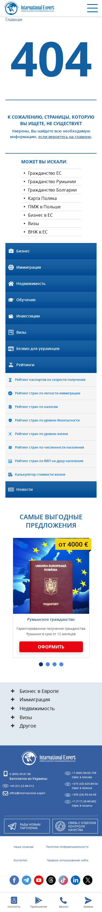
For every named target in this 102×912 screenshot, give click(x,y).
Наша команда (23, 847)
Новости (24, 489)
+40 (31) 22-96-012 (22, 786)
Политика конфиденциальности (67, 847)
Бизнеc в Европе (39, 691)
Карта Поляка (42, 198)
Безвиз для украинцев (37, 348)
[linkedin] (75, 880)
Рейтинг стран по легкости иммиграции (47, 393)
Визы (33, 223)
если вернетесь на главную (64, 136)
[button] (41, 664)
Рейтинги (25, 364)
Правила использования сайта (67, 860)
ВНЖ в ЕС (38, 232)
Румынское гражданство (51, 619)
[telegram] (26, 880)
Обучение (26, 299)
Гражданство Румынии (52, 181)
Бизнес (23, 251)
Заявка (88, 906)
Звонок (63, 906)
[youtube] (39, 880)
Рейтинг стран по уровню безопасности (47, 420)
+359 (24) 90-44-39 (84, 794)
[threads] (51, 880)
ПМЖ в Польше (44, 207)
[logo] (30, 8)
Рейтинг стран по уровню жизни (41, 433)
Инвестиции (28, 316)
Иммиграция (28, 267)
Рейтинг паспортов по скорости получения (50, 379)
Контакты (14, 906)
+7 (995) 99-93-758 (84, 773)
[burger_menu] (92, 8)
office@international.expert (27, 793)
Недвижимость (30, 283)
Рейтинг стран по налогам (36, 406)
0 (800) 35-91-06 (20, 774)
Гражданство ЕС (44, 173)
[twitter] (87, 880)
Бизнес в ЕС (40, 215)
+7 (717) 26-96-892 (84, 801)
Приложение (38, 906)
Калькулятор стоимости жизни (40, 474)
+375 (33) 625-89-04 (85, 784)
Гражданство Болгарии (52, 190)
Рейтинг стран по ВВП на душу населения (49, 461)
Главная (13, 19)
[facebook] (14, 880)
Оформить (51, 647)
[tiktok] (63, 880)
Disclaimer (20, 860)
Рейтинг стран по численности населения (49, 447)
